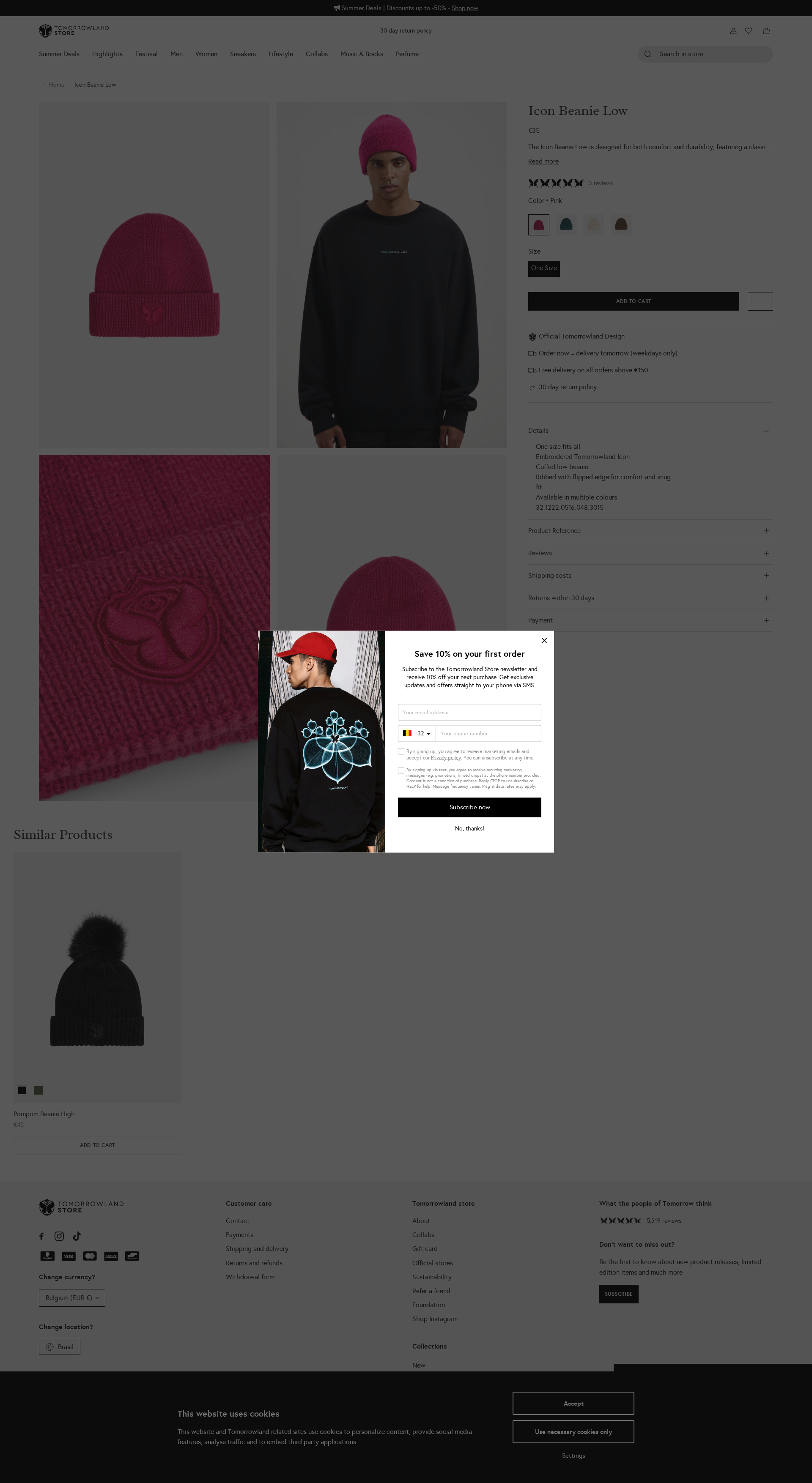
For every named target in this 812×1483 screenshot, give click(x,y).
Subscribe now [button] (470, 807)
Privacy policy (446, 757)
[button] (544, 640)
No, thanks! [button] (469, 828)
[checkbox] (401, 751)
